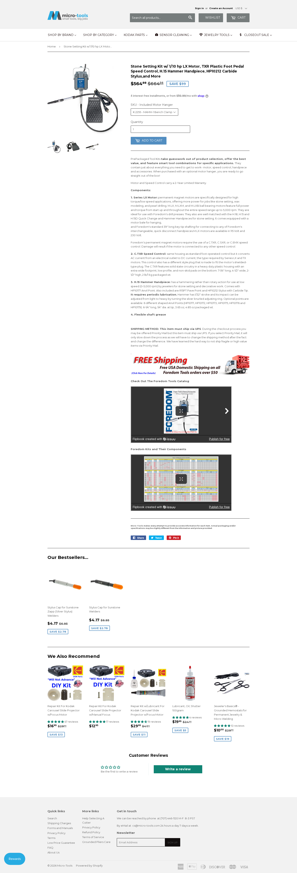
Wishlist (212, 17)
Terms (51, 837)
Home (51, 46)
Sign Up (172, 842)
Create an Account (221, 8)
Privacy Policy (56, 833)
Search (52, 818)
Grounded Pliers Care (96, 842)
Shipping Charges (59, 823)
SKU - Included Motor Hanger (152, 105)
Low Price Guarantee (61, 842)
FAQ (50, 847)
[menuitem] (62, 34)
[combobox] (162, 17)
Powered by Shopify (89, 865)
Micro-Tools (64, 865)
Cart (241, 17)
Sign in (199, 8)
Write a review (178, 769)
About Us (53, 852)
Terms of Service (93, 837)
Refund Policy (91, 832)
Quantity (137, 122)
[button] (55, 721)
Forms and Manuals (60, 828)
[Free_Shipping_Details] (190, 373)
